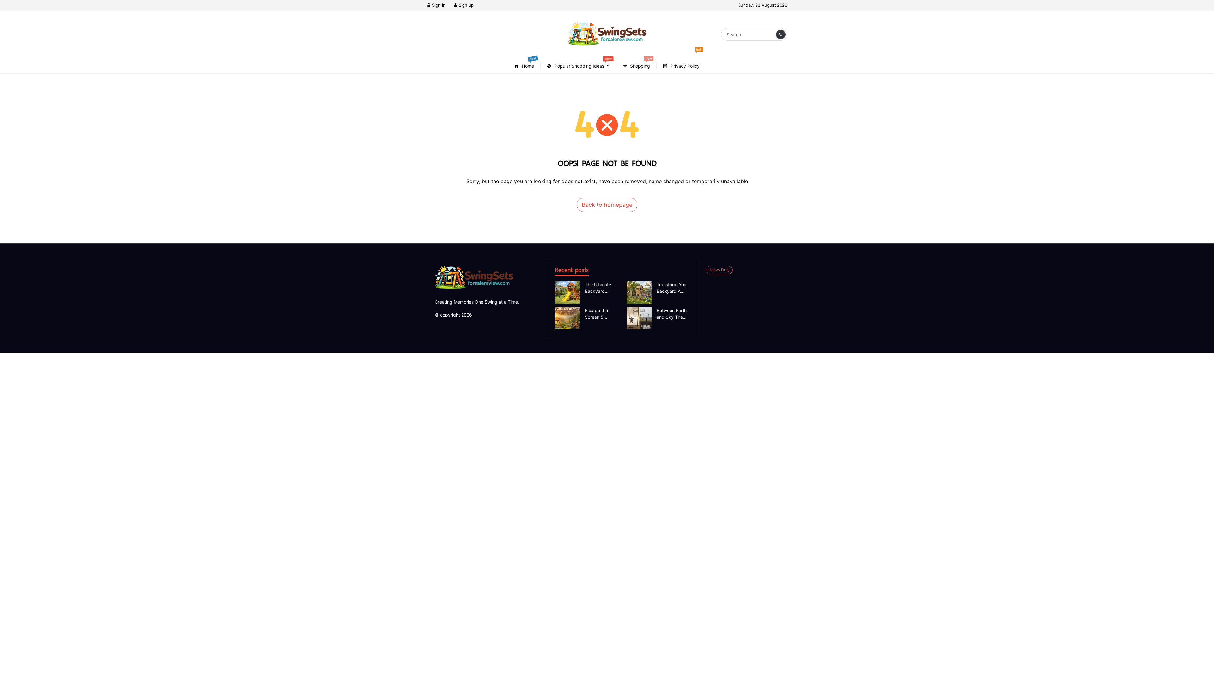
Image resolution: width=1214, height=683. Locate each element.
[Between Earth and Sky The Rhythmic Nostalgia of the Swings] (639, 318)
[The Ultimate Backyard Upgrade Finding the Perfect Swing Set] (567, 292)
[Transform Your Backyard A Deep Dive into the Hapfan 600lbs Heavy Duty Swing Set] (639, 292)
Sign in (438, 5)
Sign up (465, 5)
